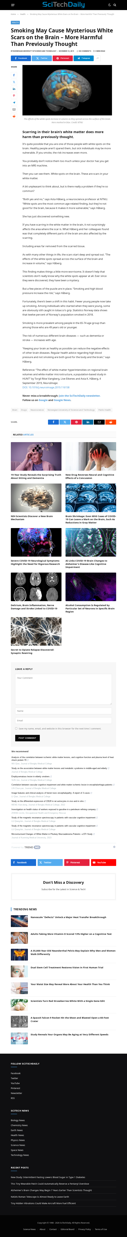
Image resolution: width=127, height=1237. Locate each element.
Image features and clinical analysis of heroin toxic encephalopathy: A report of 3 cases (50, 793)
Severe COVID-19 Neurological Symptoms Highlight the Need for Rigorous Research (35, 562)
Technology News (20, 1155)
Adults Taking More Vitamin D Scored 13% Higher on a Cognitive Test (71, 933)
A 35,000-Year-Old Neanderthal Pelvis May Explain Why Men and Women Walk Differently (73, 952)
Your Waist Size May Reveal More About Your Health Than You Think (70, 984)
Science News (18, 1145)
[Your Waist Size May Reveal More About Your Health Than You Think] (19, 988)
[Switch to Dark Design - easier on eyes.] (109, 5)
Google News (62, 400)
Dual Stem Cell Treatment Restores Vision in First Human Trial (67, 967)
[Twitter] (14, 82)
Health (15, 22)
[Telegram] (14, 102)
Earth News (17, 1130)
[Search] (114, 5)
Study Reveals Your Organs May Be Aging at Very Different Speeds (69, 1034)
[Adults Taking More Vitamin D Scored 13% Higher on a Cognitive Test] (19, 938)
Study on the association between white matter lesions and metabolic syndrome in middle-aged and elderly (59, 768)
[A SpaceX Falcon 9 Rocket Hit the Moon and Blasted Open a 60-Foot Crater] (19, 1022)
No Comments (85, 51)
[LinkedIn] (14, 89)
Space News (17, 1150)
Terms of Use (101, 1229)
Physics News (18, 1140)
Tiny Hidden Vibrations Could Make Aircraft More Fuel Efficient (43, 1203)
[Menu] (13, 5)
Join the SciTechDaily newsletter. (80, 395)
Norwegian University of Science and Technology (71, 410)
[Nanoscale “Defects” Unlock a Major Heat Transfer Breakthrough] (19, 921)
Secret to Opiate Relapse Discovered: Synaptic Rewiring (32, 651)
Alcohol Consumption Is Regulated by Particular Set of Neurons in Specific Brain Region (90, 608)
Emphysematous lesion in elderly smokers (30, 776)
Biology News (18, 1120)
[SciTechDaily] (64, 5)
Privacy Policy (84, 1229)
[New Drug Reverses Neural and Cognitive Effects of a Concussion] (91, 456)
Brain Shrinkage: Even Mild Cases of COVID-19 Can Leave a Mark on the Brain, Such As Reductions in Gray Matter (91, 519)
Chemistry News (19, 1125)
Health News (17, 1135)
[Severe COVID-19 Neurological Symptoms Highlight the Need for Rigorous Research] (36, 542)
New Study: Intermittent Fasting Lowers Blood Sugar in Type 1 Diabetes (48, 1177)
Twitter (14, 1078)
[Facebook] (14, 75)
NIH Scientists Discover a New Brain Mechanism (32, 518)
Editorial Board (67, 1229)
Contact (53, 1229)
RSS (13, 1098)
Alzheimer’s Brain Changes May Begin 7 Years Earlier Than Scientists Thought (51, 1190)
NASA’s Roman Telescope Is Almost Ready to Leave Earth (40, 1196)
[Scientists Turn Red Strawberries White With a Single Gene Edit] (19, 1005)
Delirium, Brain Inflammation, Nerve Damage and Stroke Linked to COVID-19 (34, 607)
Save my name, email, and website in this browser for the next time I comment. (60, 728)
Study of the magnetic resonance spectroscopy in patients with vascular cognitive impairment (53, 817)
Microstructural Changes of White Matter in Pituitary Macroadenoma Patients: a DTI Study (51, 834)
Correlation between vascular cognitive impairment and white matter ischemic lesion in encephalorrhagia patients (61, 785)
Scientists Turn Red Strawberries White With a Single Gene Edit (68, 1000)
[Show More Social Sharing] (97, 58)
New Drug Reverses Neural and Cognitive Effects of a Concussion (90, 476)
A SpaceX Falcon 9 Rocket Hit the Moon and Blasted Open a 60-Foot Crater (70, 1019)
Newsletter (16, 1093)
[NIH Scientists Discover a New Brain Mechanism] (36, 498)
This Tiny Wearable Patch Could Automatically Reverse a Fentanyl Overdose (50, 1183)
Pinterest (15, 1088)
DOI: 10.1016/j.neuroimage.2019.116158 (45, 387)
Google (43, 400)
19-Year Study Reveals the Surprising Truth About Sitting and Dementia (36, 476)
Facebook (15, 1073)
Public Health (105, 410)
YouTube (15, 1083)
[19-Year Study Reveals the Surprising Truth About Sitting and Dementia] (36, 456)
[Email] (14, 109)
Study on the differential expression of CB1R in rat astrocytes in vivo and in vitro (47, 801)
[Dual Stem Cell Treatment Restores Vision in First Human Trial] (19, 971)
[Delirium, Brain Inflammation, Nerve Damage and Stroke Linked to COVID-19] (36, 587)
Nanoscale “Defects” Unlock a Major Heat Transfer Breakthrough (68, 917)
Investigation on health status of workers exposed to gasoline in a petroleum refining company (53, 809)
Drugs (24, 410)
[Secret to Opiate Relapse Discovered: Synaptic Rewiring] (36, 631)
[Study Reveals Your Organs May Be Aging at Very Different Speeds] (19, 1038)
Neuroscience (37, 410)
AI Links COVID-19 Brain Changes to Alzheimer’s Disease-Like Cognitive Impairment (86, 564)
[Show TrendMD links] (114, 847)
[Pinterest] (14, 96)
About (42, 1229)
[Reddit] (14, 116)
